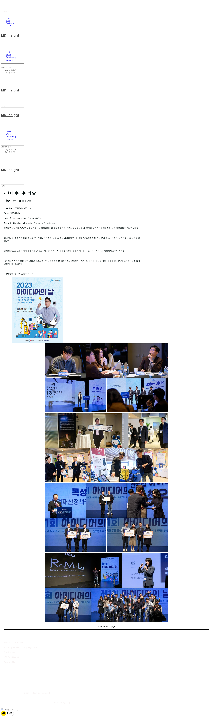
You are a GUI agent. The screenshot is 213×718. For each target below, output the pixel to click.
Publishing (10, 23)
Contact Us (9, 662)
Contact (9, 25)
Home (8, 18)
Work (8, 20)
